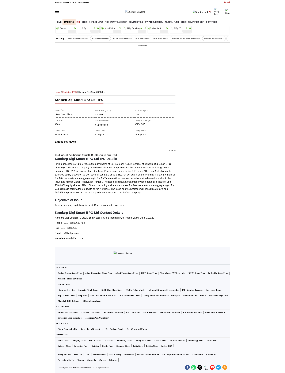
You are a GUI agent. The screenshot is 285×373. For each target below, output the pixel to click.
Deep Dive (82, 295)
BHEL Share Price (197, 273)
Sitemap (80, 360)
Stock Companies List (67, 329)
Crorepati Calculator (90, 312)
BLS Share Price (142, 38)
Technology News (195, 340)
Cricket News (160, 340)
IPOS (74, 92)
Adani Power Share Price (126, 273)
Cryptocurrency (154, 22)
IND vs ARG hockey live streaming (163, 289)
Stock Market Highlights (78, 38)
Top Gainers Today (66, 295)
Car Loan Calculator (192, 312)
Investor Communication (148, 354)
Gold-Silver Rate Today (111, 289)
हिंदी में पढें (227, 2)
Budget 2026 (166, 345)
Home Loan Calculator (215, 312)
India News (138, 345)
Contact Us (211, 354)
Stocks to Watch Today (88, 289)
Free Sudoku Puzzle (115, 329)
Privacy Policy (99, 354)
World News (211, 340)
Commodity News (124, 340)
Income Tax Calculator (68, 312)
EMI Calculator (133, 312)
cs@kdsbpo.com (71, 233)
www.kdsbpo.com (74, 238)
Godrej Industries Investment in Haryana (161, 295)
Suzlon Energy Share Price (70, 273)
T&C (87, 354)
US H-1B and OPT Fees (129, 295)
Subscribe (91, 360)
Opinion (95, 345)
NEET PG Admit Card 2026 (102, 295)
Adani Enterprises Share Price (98, 273)
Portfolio (211, 22)
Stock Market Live (66, 289)
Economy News (123, 345)
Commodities (136, 22)
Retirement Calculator (170, 312)
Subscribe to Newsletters (91, 329)
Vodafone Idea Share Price (70, 278)
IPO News (108, 340)
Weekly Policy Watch (135, 289)
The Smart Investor (116, 22)
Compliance (198, 354)
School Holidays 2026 (218, 295)
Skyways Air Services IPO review (186, 38)
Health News (107, 345)
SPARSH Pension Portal (214, 38)
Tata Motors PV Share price (172, 273)
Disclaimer (129, 354)
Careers (102, 360)
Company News (79, 340)
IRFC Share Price (149, 273)
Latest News (63, 340)
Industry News (64, 345)
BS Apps (113, 360)
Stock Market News (92, 22)
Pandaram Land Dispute (194, 295)
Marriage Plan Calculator (97, 317)
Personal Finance (177, 340)
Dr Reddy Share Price (218, 273)
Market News (95, 340)
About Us (78, 354)
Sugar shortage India (100, 38)
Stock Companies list (192, 22)
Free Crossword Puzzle (137, 329)
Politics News (152, 345)
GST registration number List (176, 354)
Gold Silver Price (160, 38)
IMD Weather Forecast (192, 289)
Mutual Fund (172, 22)
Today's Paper (64, 354)
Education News (81, 345)
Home (59, 22)
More (171, 150)
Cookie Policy (115, 354)
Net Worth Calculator (113, 312)
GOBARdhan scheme (91, 301)
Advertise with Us (66, 360)
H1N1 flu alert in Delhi (122, 38)
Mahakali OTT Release (68, 301)
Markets (69, 22)
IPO (78, 22)
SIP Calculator (150, 312)
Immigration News (143, 340)
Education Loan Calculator (70, 317)
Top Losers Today (213, 289)
